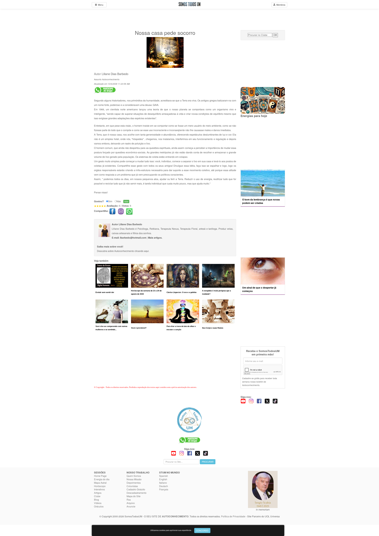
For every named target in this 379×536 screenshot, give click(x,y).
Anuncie (131, 506)
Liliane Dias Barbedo (115, 74)
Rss (129, 499)
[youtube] (243, 401)
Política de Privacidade (233, 516)
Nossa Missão (134, 479)
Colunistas (132, 486)
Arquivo (131, 503)
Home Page (100, 476)
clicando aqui (142, 251)
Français (163, 489)
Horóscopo (100, 486)
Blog (96, 499)
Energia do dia (101, 479)
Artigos (97, 492)
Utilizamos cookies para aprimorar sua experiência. (171, 530)
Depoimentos (134, 482)
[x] (267, 401)
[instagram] (251, 401)
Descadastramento (136, 492)
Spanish (163, 476)
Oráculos (98, 506)
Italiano (163, 482)
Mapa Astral (100, 482)
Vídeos (97, 503)
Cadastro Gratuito (136, 489)
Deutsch (163, 486)
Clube (97, 496)
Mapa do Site (133, 496)
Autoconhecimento (110, 79)
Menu (100, 4)
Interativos (99, 489)
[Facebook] (259, 401)
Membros (280, 4)
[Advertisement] (165, 361)
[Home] (189, 420)
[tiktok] (275, 401)
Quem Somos (134, 476)
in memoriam (263, 509)
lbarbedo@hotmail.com (133, 237)
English (163, 479)
